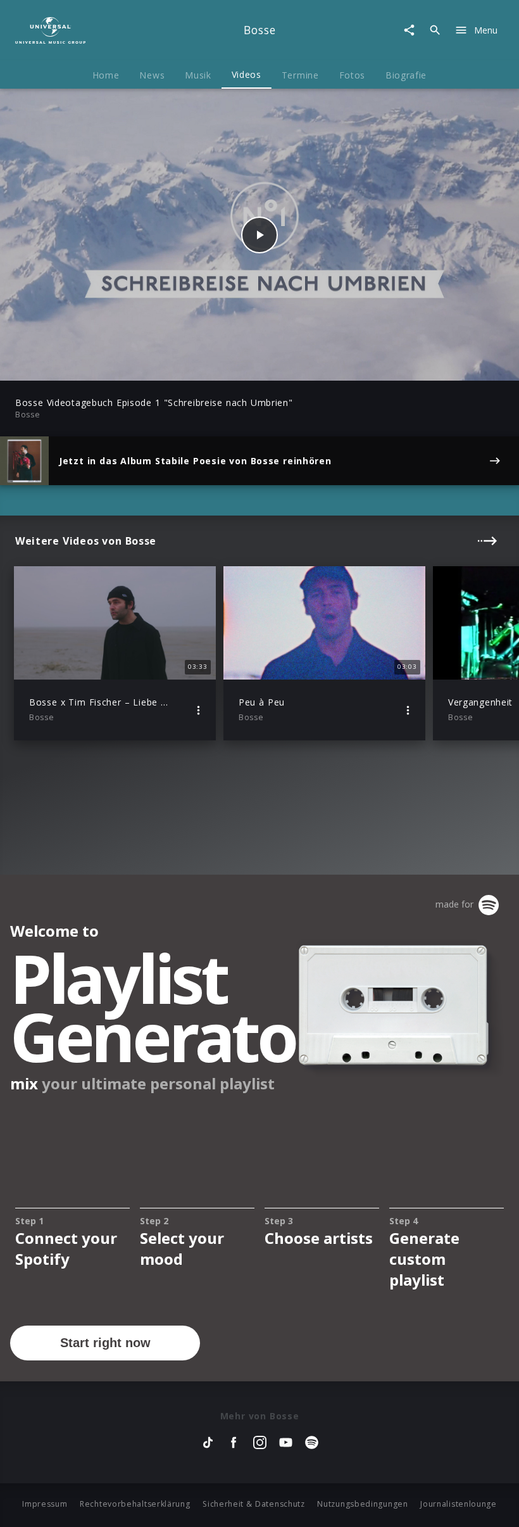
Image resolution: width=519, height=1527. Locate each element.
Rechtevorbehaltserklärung (135, 1503)
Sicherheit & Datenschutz (254, 1503)
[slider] (210, 364)
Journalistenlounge (458, 1503)
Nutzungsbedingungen (362, 1503)
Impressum (44, 1503)
